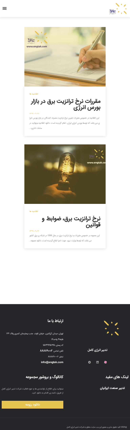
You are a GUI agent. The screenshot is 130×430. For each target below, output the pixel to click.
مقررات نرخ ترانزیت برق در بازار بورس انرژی (66, 104)
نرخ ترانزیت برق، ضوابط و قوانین (71, 221)
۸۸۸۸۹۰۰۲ (46, 350)
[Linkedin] (97, 362)
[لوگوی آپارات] (105, 362)
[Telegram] (89, 362)
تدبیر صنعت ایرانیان (113, 388)
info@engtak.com (52, 362)
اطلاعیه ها (33, 94)
